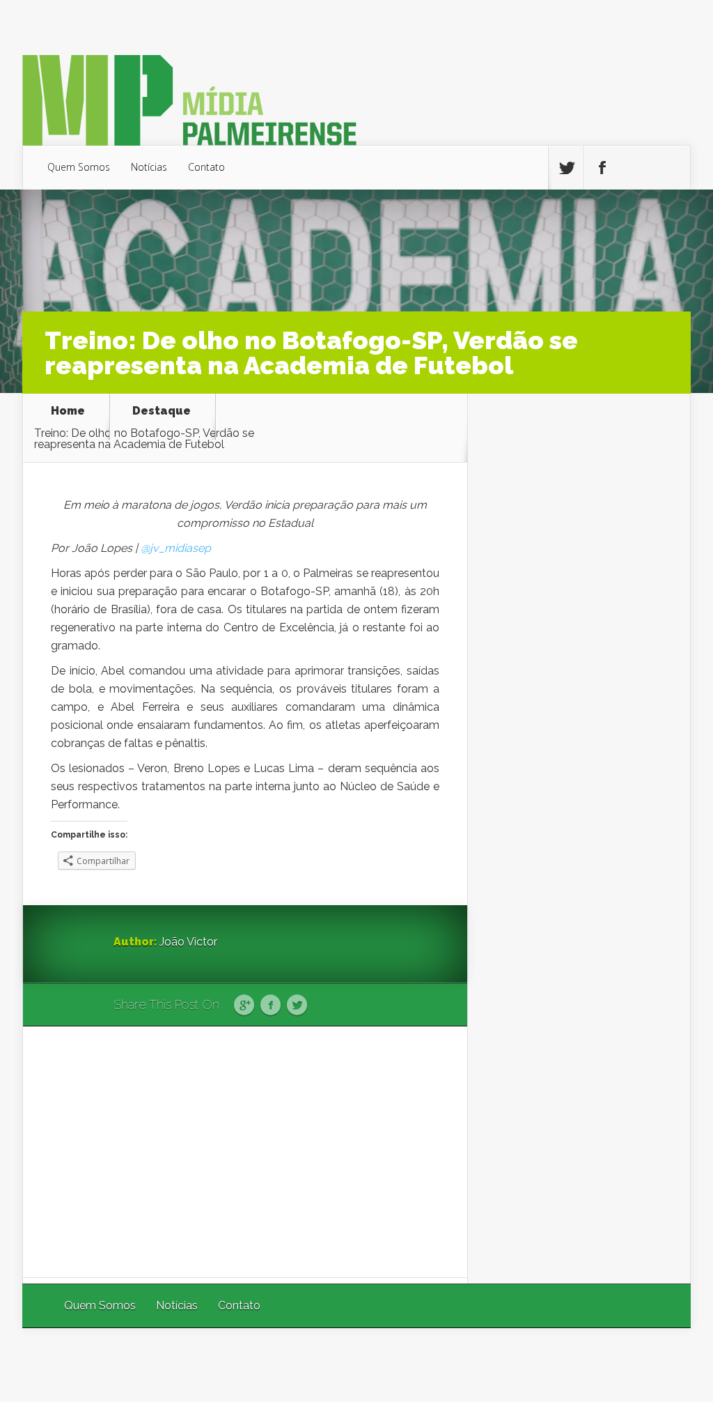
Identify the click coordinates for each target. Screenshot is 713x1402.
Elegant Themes (504, 1364)
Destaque (161, 411)
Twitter (297, 1005)
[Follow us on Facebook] (601, 168)
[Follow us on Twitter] (566, 168)
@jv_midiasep (176, 548)
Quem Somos (78, 167)
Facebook (270, 1005)
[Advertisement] (245, 1151)
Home (68, 411)
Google (244, 1005)
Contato (206, 167)
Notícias (149, 167)
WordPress (658, 1364)
